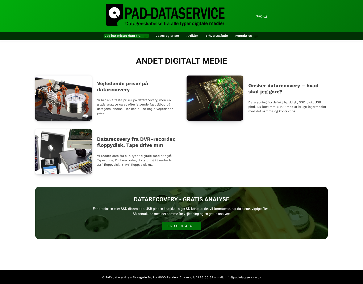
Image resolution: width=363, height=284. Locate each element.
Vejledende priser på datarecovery (122, 86)
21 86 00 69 (204, 277)
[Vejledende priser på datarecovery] (63, 98)
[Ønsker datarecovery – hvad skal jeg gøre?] (215, 98)
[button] (262, 16)
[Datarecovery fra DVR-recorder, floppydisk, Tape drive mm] (63, 151)
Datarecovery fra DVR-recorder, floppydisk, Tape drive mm (136, 142)
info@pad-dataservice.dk (243, 277)
